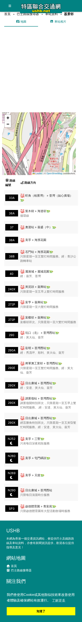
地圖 (23, 21)
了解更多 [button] (58, 600)
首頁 (7, 14)
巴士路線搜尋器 (28, 14)
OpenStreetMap (54, 173)
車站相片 (60, 21)
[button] (39, 139)
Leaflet (38, 173)
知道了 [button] (41, 611)
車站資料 (51, 14)
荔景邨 (69, 14)
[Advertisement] (41, 69)
